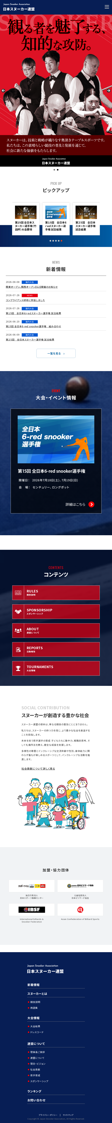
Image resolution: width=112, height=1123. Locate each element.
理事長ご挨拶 (37, 1052)
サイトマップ (68, 1115)
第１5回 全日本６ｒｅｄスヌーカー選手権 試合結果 (25, 226)
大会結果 (35, 1026)
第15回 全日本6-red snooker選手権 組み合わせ (33, 326)
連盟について (36, 1044)
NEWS (30, 295)
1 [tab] (54, 170)
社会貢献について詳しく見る (38, 768)
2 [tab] (57, 170)
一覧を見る (54, 353)
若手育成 (35, 1075)
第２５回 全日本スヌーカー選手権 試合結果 (55, 226)
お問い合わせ (36, 1100)
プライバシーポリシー (48, 1115)
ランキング (34, 1091)
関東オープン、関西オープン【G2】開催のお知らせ (32, 287)
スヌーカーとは (37, 993)
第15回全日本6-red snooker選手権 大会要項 (86, 226)
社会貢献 (35, 1069)
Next (109, 91)
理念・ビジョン (38, 1063)
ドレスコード (37, 1032)
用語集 (34, 1007)
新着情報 (33, 985)
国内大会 (30, 282)
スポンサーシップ (39, 1081)
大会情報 (33, 1018)
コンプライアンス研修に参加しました (25, 300)
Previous (3, 91)
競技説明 (35, 1002)
